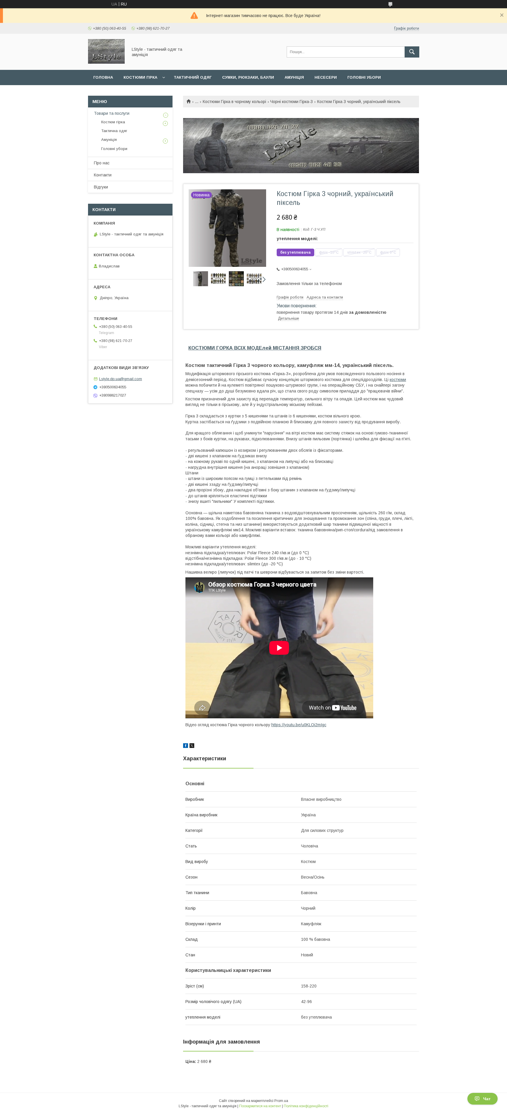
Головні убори (364, 77)
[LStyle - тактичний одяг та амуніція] (106, 62)
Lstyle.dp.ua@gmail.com (120, 379)
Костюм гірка (113, 122)
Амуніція (294, 77)
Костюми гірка (140, 77)
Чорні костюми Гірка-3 (291, 101)
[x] (192, 746)
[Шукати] (412, 52)
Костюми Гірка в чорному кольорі (234, 101)
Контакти (102, 175)
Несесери (326, 77)
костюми (398, 379)
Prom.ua (281, 1101)
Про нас (101, 163)
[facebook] (185, 746)
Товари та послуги (111, 113)
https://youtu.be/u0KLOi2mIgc (298, 724)
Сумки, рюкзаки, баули (248, 77)
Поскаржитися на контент (260, 1106)
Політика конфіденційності (306, 1106)
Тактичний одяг (193, 77)
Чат (487, 1098)
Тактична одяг (114, 131)
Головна (103, 77)
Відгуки (101, 187)
